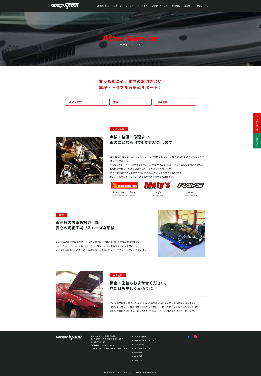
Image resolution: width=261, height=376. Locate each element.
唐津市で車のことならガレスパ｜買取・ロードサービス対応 (133, 372)
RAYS (191, 192)
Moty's (157, 192)
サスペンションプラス (124, 192)
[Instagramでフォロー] (195, 337)
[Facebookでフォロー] (188, 337)
